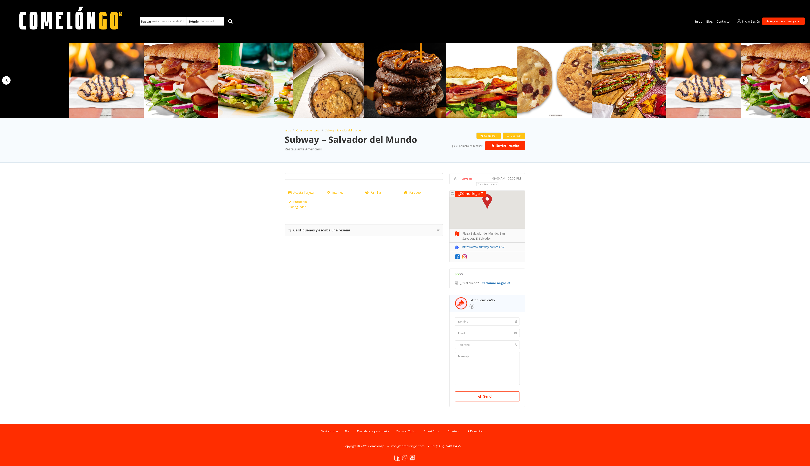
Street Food (432, 431)
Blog (709, 21)
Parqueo (415, 192)
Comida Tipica (406, 431)
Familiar (375, 192)
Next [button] (803, 80)
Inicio (698, 21)
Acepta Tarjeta (303, 192)
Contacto (723, 21)
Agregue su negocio (784, 21)
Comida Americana (307, 130)
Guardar (515, 136)
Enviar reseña (507, 145)
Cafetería (453, 431)
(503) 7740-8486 (448, 446)
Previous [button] (6, 80)
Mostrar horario (488, 184)
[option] (330, 80)
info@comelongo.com (408, 446)
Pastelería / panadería (373, 431)
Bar (347, 431)
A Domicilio (475, 431)
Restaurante (329, 431)
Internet (337, 192)
